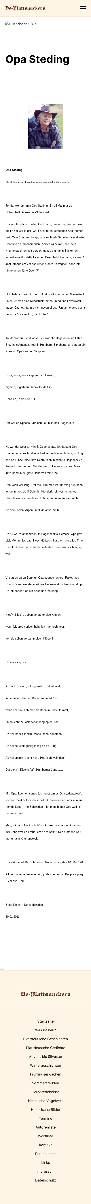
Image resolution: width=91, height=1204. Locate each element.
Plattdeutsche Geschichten (45, 1039)
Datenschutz (45, 1180)
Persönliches (45, 1153)
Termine (45, 1118)
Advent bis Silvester (45, 1056)
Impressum (45, 1171)
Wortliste (45, 1136)
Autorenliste (46, 1127)
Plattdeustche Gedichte (45, 1047)
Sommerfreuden (45, 1083)
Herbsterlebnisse (46, 1092)
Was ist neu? (45, 1030)
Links (45, 1162)
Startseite (45, 1021)
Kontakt (45, 1145)
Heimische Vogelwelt (45, 1100)
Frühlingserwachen (45, 1074)
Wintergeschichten (45, 1065)
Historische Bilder (45, 1109)
